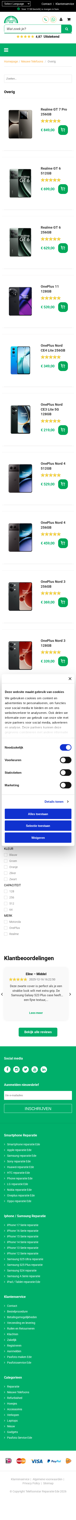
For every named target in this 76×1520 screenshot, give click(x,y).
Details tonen (54, 801)
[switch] (65, 760)
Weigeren (38, 837)
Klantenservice (65, 3)
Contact (47, 3)
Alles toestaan (38, 813)
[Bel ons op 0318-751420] (45, 19)
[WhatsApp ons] (53, 19)
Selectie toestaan (38, 825)
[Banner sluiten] (70, 678)
